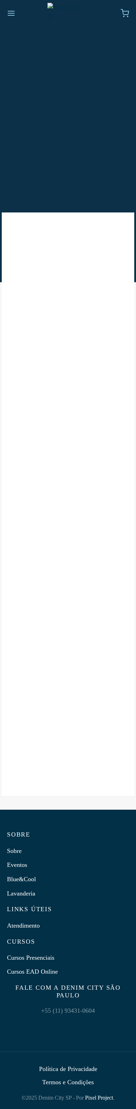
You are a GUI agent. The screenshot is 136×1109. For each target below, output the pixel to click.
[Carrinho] (125, 13)
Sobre (14, 850)
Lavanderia (21, 893)
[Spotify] (100, 1025)
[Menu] (11, 13)
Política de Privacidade (68, 1068)
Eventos (17, 864)
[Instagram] (35, 1025)
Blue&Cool (21, 879)
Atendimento (23, 925)
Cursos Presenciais (30, 957)
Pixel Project (99, 1098)
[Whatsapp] (84, 1025)
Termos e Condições (68, 1082)
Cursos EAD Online (32, 971)
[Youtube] (68, 1025)
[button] (68, 313)
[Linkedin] (51, 1025)
